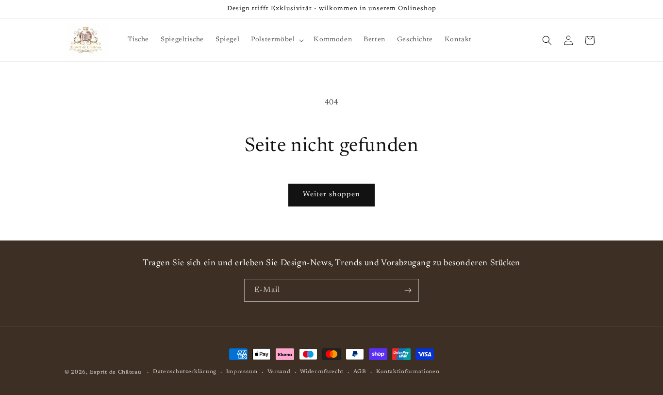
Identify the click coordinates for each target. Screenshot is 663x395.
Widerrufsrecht (322, 372)
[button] (276, 40)
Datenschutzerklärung (184, 372)
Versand (279, 372)
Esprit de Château (116, 372)
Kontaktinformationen (408, 372)
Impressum (242, 372)
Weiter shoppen (331, 194)
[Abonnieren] (407, 290)
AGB (359, 372)
